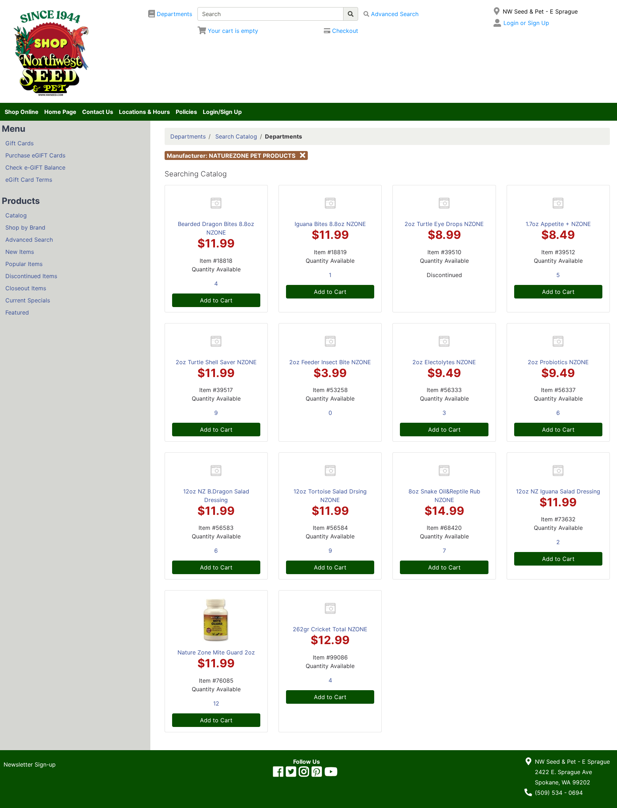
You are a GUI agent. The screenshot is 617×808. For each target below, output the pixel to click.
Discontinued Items (31, 276)
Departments (188, 136)
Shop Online (22, 111)
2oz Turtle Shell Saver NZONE (216, 362)
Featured (17, 312)
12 (216, 703)
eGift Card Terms (28, 179)
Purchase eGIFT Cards (35, 155)
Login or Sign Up (526, 22)
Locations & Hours (144, 111)
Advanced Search (29, 239)
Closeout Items (25, 288)
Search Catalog (236, 136)
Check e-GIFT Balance (35, 167)
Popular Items (23, 263)
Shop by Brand (25, 227)
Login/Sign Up (222, 111)
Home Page (60, 111)
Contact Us (97, 111)
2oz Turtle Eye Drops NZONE (444, 223)
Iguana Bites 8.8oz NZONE (330, 223)
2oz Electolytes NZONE (444, 362)
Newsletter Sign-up (30, 764)
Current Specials (27, 300)
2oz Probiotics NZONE (558, 362)
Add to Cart (216, 300)
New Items (19, 251)
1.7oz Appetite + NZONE (558, 223)
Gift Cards (19, 143)
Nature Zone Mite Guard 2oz (216, 652)
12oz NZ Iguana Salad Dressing (558, 491)
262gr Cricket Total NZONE (330, 629)
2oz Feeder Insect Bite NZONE (330, 362)
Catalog (16, 215)
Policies (186, 111)
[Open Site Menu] (497, 11)
